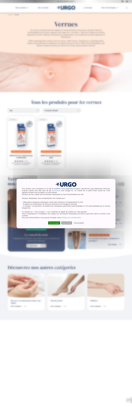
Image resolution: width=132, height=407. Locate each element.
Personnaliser (79, 223)
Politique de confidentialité (71, 218)
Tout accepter (54, 223)
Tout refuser (66, 223)
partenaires (56, 190)
